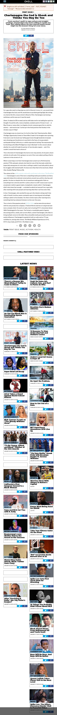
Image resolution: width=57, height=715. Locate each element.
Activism (29, 230)
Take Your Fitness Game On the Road (41, 531)
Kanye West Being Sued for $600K (41, 507)
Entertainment (11, 279)
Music (22, 230)
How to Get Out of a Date (39, 404)
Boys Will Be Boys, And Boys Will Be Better (41, 655)
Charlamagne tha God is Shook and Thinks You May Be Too (15, 347)
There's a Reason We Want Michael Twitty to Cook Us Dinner (15, 283)
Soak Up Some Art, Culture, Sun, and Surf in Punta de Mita (40, 283)
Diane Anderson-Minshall (29, 28)
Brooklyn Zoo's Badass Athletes (40, 308)
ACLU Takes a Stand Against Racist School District (14, 395)
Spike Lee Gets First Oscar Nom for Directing (39, 580)
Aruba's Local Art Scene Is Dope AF (41, 358)
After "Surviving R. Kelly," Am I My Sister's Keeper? (14, 600)
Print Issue (27, 12)
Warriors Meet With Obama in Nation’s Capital (39, 482)
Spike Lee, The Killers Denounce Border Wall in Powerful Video (40, 706)
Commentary (10, 596)
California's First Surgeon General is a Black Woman (14, 486)
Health (37, 230)
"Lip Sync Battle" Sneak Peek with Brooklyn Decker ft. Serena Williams (41, 455)
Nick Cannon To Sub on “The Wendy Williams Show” (15, 421)
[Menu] (4, 1)
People (7, 481)
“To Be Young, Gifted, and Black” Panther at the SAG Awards (14, 447)
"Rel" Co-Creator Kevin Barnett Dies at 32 (40, 555)
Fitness (33, 304)
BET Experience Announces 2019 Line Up (40, 429)
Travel (33, 279)
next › (34, 225)
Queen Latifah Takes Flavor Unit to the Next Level (40, 680)
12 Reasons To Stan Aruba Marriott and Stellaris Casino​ (39, 333)
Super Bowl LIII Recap (14, 372)
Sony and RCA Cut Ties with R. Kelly (14, 511)
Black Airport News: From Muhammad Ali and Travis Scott (39, 630)
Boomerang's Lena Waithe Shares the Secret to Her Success (14, 535)
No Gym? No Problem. (40, 381)
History (34, 602)
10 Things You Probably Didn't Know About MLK (41, 605)
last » (39, 225)
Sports (7, 311)
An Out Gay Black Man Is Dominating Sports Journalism (15, 315)
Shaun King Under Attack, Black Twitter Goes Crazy (14, 561)
